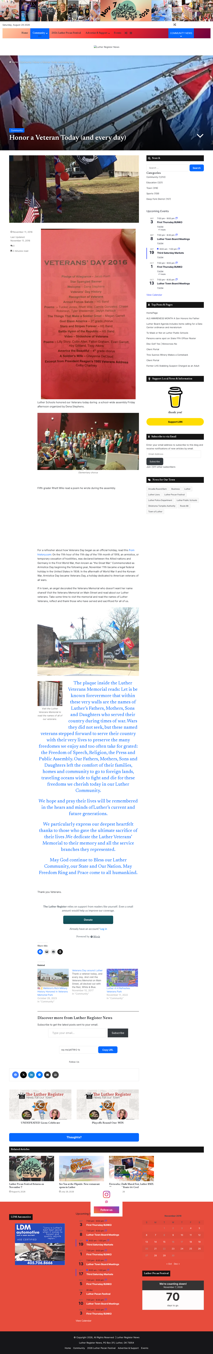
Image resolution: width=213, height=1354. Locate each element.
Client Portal (152, 349)
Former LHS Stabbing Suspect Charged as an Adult (172, 365)
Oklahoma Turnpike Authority (161, 506)
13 (146, 1241)
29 (164, 1255)
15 (164, 1241)
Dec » (177, 1263)
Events (117, 33)
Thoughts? (74, 1137)
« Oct (169, 1263)
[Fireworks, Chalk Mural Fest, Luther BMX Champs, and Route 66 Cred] (131, 1168)
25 (190, 1248)
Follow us (106, 1209)
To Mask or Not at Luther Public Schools (167, 332)
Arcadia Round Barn (157, 489)
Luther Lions (154, 494)
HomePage (152, 312)
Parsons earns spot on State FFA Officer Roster (171, 338)
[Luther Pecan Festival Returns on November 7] (31, 1168)
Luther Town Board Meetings (173, 239)
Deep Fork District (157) (158, 199)
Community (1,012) (156, 177)
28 (155, 1255)
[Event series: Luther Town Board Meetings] (176, 235)
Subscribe (118, 1033)
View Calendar (154, 294)
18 (191, 1241)
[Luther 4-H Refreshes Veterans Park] (122, 978)
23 (173, 1248)
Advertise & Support (96, 33)
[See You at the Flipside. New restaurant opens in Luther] (81, 1168)
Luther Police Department (160, 500)
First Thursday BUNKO (169, 222)
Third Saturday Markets (170, 252)
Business (175, 489)
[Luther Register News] (106, 47)
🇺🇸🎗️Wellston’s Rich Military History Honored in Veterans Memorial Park (52, 991)
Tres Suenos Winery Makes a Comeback (167, 354)
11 (191, 1235)
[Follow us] (106, 1196)
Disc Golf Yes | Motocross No (161, 343)
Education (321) (154, 182)
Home (24, 33)
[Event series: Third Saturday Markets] (179, 249)
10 (182, 1235)
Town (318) (152, 188)
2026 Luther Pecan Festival (66, 33)
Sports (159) (152, 193)
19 (199, 1241)
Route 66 (184, 506)
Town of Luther (155, 511)
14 (155, 1241)
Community (39, 33)
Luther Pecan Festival (174, 494)
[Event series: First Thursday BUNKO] (176, 218)
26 (199, 1248)
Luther (187, 489)
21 (155, 1248)
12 (199, 1235)
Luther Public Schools (187, 500)
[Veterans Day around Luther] (89, 982)
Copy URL (107, 1049)
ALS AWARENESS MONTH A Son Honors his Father (172, 318)
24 (182, 1248)
